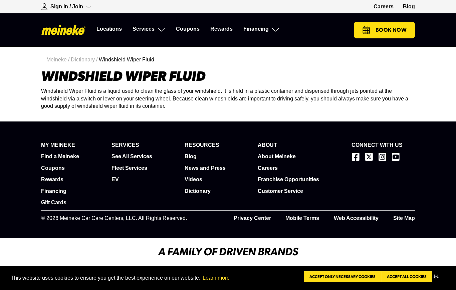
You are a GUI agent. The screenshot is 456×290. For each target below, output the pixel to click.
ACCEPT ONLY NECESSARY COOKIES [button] (342, 277)
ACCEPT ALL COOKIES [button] (407, 277)
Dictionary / (85, 59)
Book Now (391, 30)
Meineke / (58, 59)
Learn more (216, 278)
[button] (437, 276)
